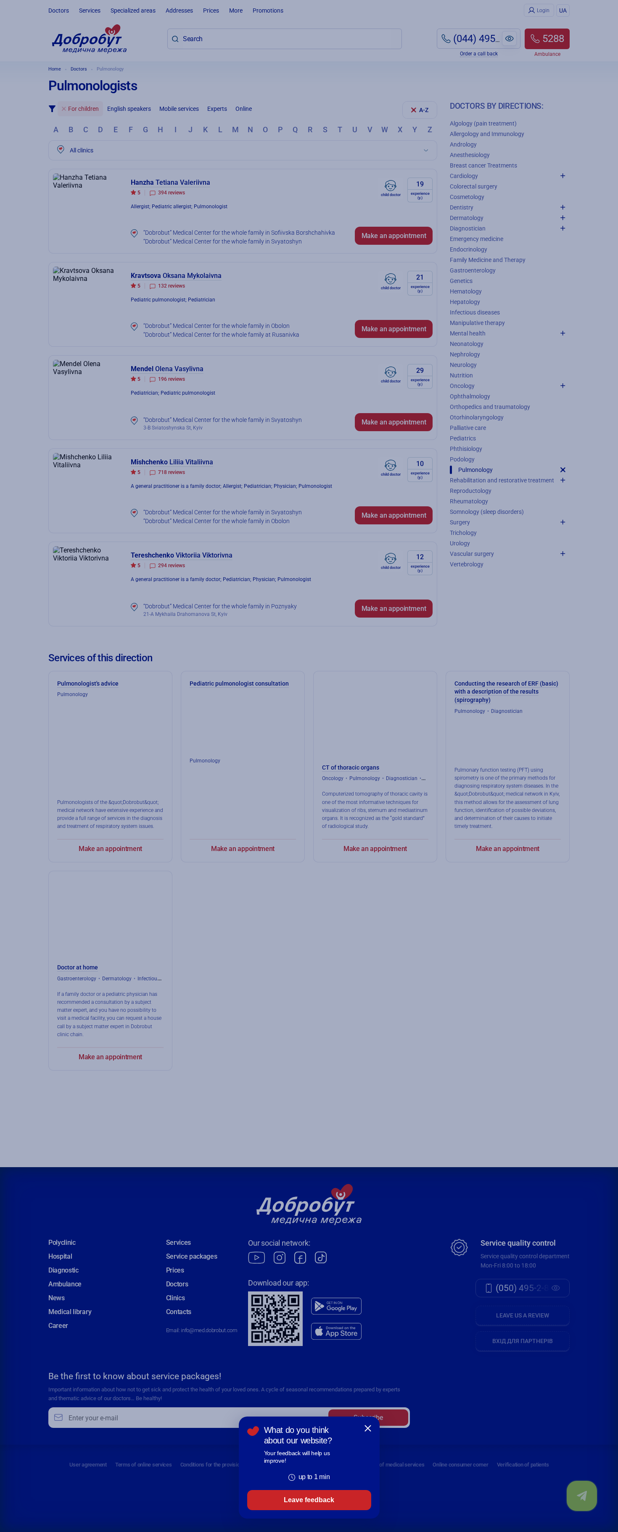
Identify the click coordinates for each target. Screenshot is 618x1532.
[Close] (368, 1428)
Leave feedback (309, 1499)
